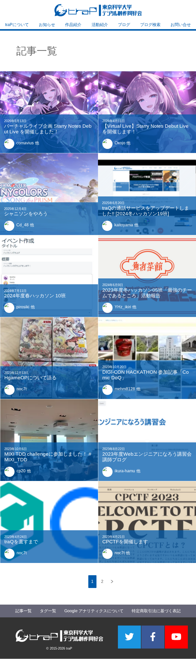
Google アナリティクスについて (94, 611)
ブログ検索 (150, 24)
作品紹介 (73, 24)
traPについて (17, 24)
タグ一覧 (48, 611)
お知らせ (47, 24)
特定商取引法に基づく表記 (156, 611)
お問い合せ (180, 24)
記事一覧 (23, 611)
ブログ (124, 24)
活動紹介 (100, 24)
